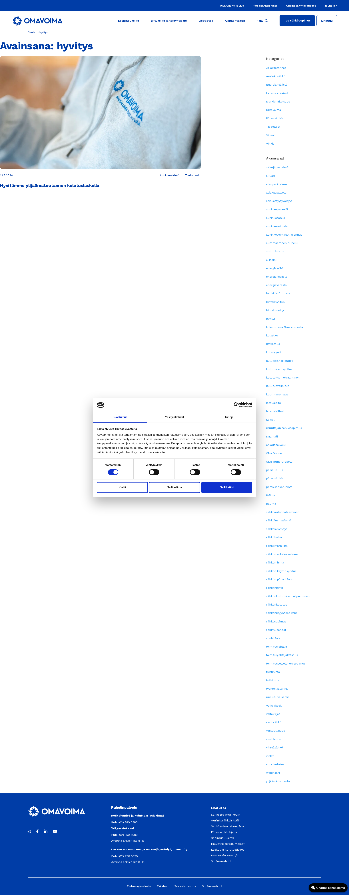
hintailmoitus (275, 302)
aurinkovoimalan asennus (284, 234)
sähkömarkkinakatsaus (282, 554)
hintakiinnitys (275, 310)
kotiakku (272, 335)
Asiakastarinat (276, 68)
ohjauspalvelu (276, 445)
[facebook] (37, 831)
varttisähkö (273, 722)
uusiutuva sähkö (278, 697)
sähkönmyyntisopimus (282, 613)
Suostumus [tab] (120, 417)
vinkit (270, 756)
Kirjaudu (327, 20)
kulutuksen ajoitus (279, 369)
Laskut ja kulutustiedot (227, 849)
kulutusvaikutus (277, 386)
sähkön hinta (275, 562)
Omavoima (273, 110)
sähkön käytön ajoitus (281, 571)
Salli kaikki (227, 487)
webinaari (273, 772)
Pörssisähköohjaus (224, 832)
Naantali (272, 436)
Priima (270, 495)
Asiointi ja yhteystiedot (301, 5)
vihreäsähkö (274, 747)
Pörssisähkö (274, 118)
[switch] (154, 472)
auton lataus (275, 251)
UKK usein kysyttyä (224, 855)
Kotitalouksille (128, 20)
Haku (260, 20)
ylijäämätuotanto (278, 781)
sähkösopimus (276, 621)
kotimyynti (273, 352)
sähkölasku (274, 537)
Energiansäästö (276, 84)
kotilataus (273, 344)
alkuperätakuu (276, 184)
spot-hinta (273, 638)
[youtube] (55, 831)
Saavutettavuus (185, 886)
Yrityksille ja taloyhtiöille (169, 20)
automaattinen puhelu (282, 243)
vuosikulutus (275, 764)
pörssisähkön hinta (279, 487)
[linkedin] (45, 831)
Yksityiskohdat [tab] (174, 417)
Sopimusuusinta (222, 838)
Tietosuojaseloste (139, 886)
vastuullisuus (275, 730)
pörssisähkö (274, 478)
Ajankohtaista (235, 20)
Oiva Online (274, 453)
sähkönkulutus (276, 604)
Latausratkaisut (277, 93)
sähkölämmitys (276, 529)
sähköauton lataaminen (282, 512)
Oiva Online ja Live (232, 5)
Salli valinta (174, 487)
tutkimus (272, 680)
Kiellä (122, 487)
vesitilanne (273, 739)
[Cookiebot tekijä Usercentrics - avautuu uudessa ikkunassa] (236, 405)
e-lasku (271, 260)
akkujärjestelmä (277, 167)
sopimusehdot (276, 630)
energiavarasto (276, 285)
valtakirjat (273, 714)
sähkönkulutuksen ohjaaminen (288, 596)
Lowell (270, 419)
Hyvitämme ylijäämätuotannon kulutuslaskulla (49, 185)
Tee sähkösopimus (297, 20)
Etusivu (32, 32)
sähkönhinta (274, 588)
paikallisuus (274, 470)
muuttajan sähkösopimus (284, 428)
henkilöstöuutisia (278, 293)
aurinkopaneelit (277, 209)
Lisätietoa (205, 20)
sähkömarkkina (277, 545)
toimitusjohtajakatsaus (282, 655)
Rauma (271, 503)
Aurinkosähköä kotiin (225, 820)
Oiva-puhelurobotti (279, 461)
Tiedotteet (273, 126)
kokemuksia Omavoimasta (284, 327)
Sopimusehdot (221, 861)
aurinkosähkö (275, 218)
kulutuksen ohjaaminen (283, 377)
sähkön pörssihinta (279, 579)
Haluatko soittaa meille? (228, 843)
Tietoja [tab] (229, 417)
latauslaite (273, 403)
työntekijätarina (277, 688)
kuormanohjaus (277, 394)
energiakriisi (274, 268)
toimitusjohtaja (276, 646)
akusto (271, 176)
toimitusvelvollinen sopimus (286, 663)
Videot (270, 135)
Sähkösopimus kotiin (225, 814)
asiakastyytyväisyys (279, 201)
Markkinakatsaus (278, 101)
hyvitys (271, 318)
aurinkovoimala (277, 226)
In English (330, 5)
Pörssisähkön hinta (265, 5)
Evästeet (163, 886)
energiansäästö (276, 276)
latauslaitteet (275, 411)
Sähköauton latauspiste (227, 826)
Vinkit (270, 143)
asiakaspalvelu (276, 192)
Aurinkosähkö (275, 76)
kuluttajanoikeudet (279, 360)
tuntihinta (273, 672)
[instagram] (29, 831)
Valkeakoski (274, 705)
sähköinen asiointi (278, 520)
